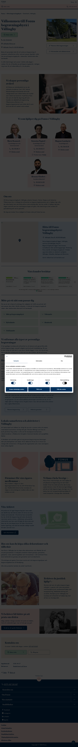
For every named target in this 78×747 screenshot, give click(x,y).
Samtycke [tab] (16, 361)
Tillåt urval (39, 389)
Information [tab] (39, 361)
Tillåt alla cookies (61, 389)
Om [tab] (62, 361)
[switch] (30, 383)
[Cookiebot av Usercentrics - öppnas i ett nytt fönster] (65, 356)
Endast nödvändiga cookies (16, 389)
